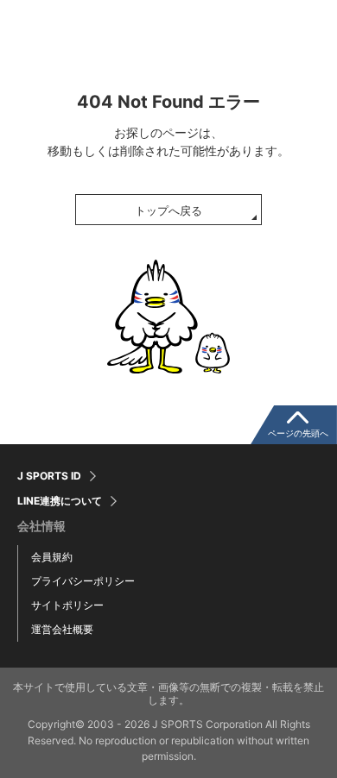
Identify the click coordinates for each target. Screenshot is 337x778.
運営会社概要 (62, 629)
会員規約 (52, 556)
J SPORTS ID (49, 476)
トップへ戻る (168, 210)
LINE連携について (59, 501)
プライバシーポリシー (83, 580)
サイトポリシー (67, 605)
